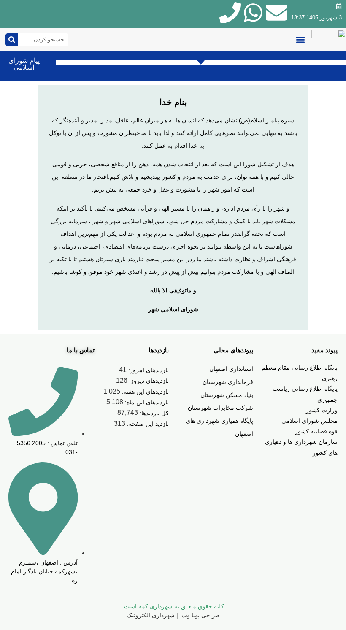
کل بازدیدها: (153, 413)
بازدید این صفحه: (147, 423)
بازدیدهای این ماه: (146, 402)
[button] (300, 39)
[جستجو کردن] (11, 39)
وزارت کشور (322, 410)
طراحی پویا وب (200, 615)
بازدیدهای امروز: (148, 370)
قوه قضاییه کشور (316, 431)
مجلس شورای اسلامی (309, 420)
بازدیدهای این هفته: (144, 391)
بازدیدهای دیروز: (148, 380)
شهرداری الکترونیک (151, 615)
